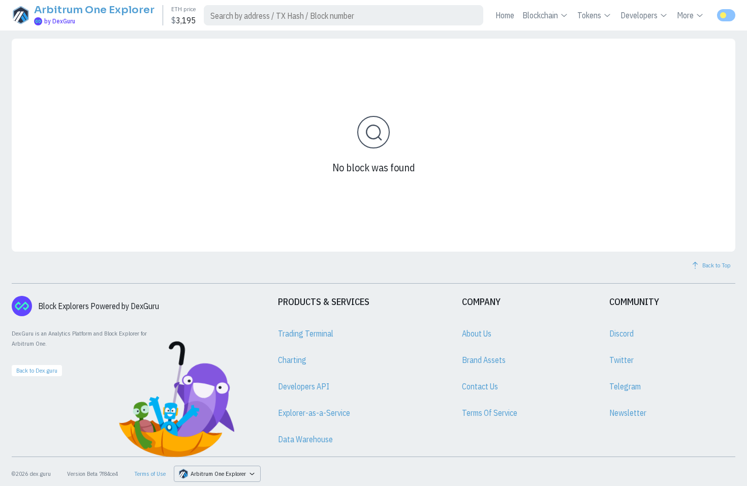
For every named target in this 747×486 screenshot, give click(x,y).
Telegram (625, 386)
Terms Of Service (489, 413)
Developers (639, 15)
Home (504, 15)
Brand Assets (484, 360)
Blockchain (540, 15)
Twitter (621, 360)
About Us (476, 333)
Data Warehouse (305, 439)
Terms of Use (150, 473)
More (685, 15)
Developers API (303, 386)
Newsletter (627, 413)
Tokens (589, 15)
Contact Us (480, 386)
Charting (292, 360)
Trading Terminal (305, 333)
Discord (621, 333)
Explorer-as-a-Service (314, 413)
